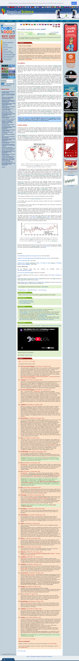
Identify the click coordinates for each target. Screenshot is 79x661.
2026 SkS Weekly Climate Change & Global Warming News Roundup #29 (8, 164)
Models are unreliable (7, 51)
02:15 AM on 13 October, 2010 (31, 438)
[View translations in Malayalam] (55, 7)
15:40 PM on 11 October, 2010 (34, 404)
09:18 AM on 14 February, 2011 (33, 547)
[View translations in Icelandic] (40, 7)
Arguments (10, 20)
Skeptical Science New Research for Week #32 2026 (8, 130)
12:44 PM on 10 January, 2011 (32, 538)
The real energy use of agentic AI (8, 119)
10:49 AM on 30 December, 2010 (36, 508)
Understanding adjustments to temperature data (29, 255)
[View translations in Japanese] (48, 7)
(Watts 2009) (29, 59)
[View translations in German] (33, 7)
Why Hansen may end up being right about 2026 (8, 137)
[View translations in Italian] (45, 7)
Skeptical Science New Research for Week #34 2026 (8, 107)
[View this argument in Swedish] (29, 24)
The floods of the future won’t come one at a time (8, 125)
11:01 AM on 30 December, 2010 (37, 514)
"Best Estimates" (43, 315)
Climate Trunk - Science (6, 111)
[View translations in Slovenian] (70, 7)
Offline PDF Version (32, 290)
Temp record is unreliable (8, 52)
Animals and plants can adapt (9, 54)
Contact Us (49, 656)
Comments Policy (45, 457)
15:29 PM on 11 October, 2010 (43, 389)
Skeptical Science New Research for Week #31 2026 (8, 142)
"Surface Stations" (23, 312)
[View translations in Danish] (21, 7)
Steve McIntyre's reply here (47, 319)
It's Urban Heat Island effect (26, 300)
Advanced (52, 34)
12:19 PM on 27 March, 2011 (34, 608)
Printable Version (22, 290)
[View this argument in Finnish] (21, 24)
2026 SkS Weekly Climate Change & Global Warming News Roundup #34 (8, 104)
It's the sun (5, 44)
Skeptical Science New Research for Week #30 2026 (8, 155)
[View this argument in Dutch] (42, 24)
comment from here (30, 574)
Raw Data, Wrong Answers (7, 112)
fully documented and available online (45, 314)
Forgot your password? (6, 85)
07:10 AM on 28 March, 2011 (34, 617)
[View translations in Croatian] (16, 7)
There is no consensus (7, 47)
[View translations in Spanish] (72, 7)
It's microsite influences (25, 303)
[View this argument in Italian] (47, 24)
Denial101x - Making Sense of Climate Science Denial (48, 325)
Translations (54, 20)
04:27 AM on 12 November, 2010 (33, 487)
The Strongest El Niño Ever (7, 161)
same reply (36, 475)
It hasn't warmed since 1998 (8, 56)
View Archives (44, 286)
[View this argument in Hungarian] (56, 26)
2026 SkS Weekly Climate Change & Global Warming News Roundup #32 (8, 127)
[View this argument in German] (26, 24)
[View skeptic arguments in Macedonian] (53, 7)
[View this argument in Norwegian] (58, 24)
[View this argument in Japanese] (37, 24)
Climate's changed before (8, 42)
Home (3, 20)
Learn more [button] (60, 3)
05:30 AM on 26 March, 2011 (36, 573)
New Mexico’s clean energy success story (7, 133)
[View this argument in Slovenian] (56, 24)
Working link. (37, 391)
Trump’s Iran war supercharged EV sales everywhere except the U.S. (8, 94)
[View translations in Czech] (18, 7)
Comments (32, 20)
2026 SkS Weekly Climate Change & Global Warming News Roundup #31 (8, 139)
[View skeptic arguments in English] (8, 7)
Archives (3, 167)
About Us (39, 656)
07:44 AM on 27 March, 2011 (31, 594)
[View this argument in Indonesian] (53, 26)
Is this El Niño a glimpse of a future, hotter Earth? (7, 109)
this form (26, 118)
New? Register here (10, 83)
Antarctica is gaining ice (8, 57)
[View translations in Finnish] (28, 7)
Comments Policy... (52, 643)
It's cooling (5, 49)
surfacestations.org (25, 313)
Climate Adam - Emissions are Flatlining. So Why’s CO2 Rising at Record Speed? (8, 101)
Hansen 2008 (24, 568)
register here (24, 647)
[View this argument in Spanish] (23, 24)
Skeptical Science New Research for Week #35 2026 (8, 92)
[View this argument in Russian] (45, 24)
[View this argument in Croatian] (58, 26)
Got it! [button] (74, 3)
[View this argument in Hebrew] (53, 24)
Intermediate (42, 34)
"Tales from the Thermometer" (35, 310)
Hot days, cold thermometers (8, 149)
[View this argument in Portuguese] (34, 24)
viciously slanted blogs (32, 497)
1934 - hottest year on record (26, 302)
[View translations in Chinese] (13, 7)
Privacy (44, 656)
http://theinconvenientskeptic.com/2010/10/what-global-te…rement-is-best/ (39, 376)
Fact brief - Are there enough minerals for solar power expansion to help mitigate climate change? (8, 122)
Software (17, 20)
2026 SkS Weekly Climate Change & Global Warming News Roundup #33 (8, 114)
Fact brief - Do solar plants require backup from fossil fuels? (8, 148)
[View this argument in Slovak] (50, 24)
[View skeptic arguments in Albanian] (11, 7)
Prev (20, 361)
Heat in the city (28, 355)
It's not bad (5, 45)
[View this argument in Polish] (31, 24)
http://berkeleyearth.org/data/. (25, 270)
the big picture (46, 246)
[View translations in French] (30, 7)
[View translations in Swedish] (75, 7)
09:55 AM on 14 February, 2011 (35, 556)
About (61, 20)
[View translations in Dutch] (23, 7)
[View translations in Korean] (50, 7)
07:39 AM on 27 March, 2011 (34, 586)
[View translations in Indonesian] (43, 7)
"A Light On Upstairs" (41, 318)
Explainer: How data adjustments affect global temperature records (34, 258)
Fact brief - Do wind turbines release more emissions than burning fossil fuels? (7, 98)
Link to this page (55, 32)
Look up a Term (9, 659)
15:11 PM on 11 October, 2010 (34, 380)
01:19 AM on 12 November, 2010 (38, 451)
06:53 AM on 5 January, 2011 (32, 523)
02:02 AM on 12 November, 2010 (32, 471)
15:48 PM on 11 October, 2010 (36, 418)
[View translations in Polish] (60, 7)
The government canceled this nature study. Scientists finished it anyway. (8, 145)
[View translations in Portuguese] (63, 7)
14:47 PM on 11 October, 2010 (43, 366)
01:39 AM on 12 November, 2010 (32, 462)
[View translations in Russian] (65, 7)
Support (67, 20)
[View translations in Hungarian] (38, 7)
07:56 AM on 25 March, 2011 (34, 564)
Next (34, 361)
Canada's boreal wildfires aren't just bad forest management (8, 157)
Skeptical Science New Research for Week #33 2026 (8, 117)
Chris (29, 603)
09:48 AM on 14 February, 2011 (34, 552)
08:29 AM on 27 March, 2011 (36, 601)
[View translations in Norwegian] (58, 7)
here (49, 444)
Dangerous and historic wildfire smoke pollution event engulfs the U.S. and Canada (8, 159)
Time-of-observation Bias (24, 260)
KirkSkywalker (24, 464)
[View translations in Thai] (77, 7)
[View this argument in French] (39, 24)
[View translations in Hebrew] (35, 7)
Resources (25, 20)
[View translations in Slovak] (68, 7)
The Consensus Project (43, 20)
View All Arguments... (7, 59)
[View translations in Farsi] (26, 7)
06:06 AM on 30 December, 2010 (36, 495)
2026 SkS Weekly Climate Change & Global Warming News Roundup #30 (8, 152)
